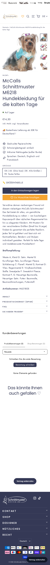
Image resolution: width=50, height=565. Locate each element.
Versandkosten (23, 123)
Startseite (6, 27)
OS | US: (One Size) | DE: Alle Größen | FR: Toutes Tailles (23, 172)
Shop (7, 517)
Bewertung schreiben (25, 364)
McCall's (5, 75)
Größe (7, 166)
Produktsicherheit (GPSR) (18, 302)
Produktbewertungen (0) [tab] (13, 343)
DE (43, 16)
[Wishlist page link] (22, 16)
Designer (10, 523)
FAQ (5, 307)
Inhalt (6, 297)
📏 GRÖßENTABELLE (13, 182)
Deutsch (23, 541)
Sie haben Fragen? (13, 312)
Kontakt (10, 511)
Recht (7, 534)
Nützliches (12, 528)
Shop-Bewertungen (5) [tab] (36, 343)
